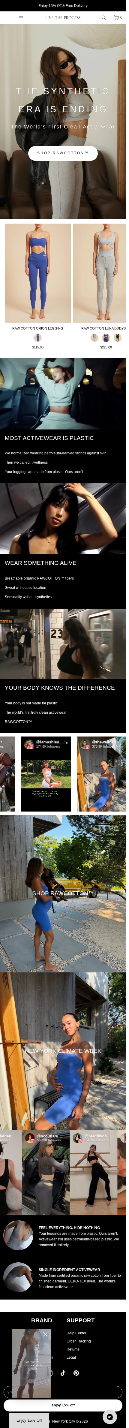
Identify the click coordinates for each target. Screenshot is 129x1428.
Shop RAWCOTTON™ (63, 153)
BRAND (41, 1320)
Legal (71, 1357)
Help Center (76, 1333)
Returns (73, 1349)
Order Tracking (79, 1341)
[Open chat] (110, 1417)
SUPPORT (81, 1320)
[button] (31, 774)
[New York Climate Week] (63, 1051)
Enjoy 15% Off (63, 1405)
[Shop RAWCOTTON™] (63, 893)
